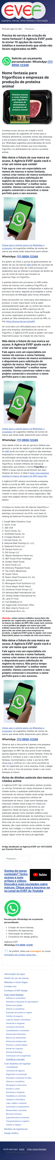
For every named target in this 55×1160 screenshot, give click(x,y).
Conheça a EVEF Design (16, 990)
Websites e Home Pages (16, 982)
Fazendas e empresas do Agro (19, 1078)
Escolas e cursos (13, 1089)
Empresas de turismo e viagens (19, 1012)
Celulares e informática (15, 1099)
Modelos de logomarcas (16, 1129)
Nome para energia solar (16, 1041)
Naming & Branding (14, 1052)
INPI (29, 264)
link (10, 763)
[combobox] (35, 29)
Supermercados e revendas (17, 1117)
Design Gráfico (11, 1133)
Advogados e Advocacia (16, 1085)
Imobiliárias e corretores (16, 1096)
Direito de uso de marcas (16, 978)
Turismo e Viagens (13, 1125)
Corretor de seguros (14, 1016)
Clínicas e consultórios (15, 1009)
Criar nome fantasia (13, 994)
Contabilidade (12, 1067)
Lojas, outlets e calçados (16, 1103)
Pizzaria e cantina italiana (16, 1045)
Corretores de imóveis (15, 1027)
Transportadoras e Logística (17, 1121)
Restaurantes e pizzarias (16, 1110)
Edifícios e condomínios (15, 998)
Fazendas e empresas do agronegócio (22, 1002)
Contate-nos (10, 986)
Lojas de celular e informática (18, 1020)
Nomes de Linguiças (14, 1048)
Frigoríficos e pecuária (15, 1059)
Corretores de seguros (15, 1071)
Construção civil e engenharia (18, 1056)
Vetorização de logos (14, 974)
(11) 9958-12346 (27, 256)
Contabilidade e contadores (17, 1030)
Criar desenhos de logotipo (17, 1063)
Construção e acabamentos (17, 1107)
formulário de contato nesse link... (20, 954)
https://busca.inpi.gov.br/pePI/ (20, 321)
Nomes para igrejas (14, 1005)
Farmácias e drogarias (15, 1023)
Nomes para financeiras (16, 1034)
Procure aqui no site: (12, 29)
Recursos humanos (14, 1114)
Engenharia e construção (16, 1074)
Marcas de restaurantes (16, 1038)
